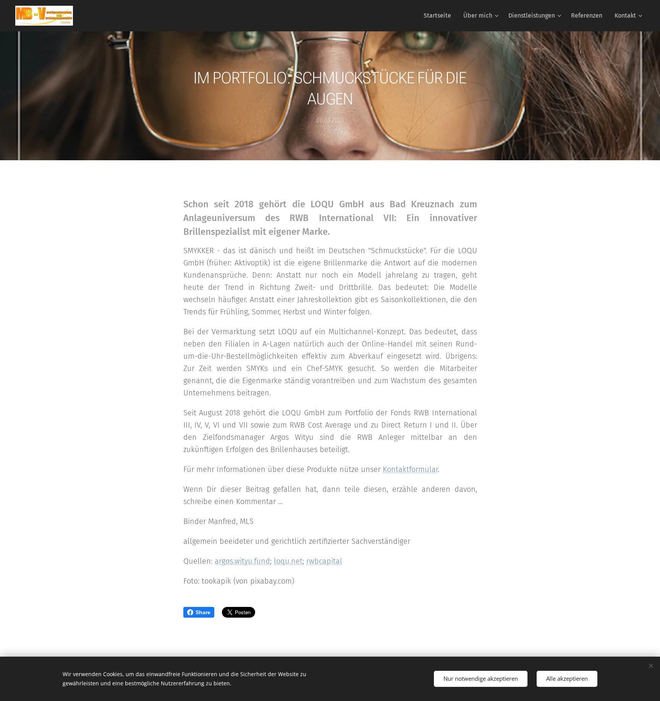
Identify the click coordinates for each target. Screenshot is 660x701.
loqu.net (288, 561)
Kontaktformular (410, 469)
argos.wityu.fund (242, 561)
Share (203, 612)
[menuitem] (439, 15)
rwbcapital (324, 561)
